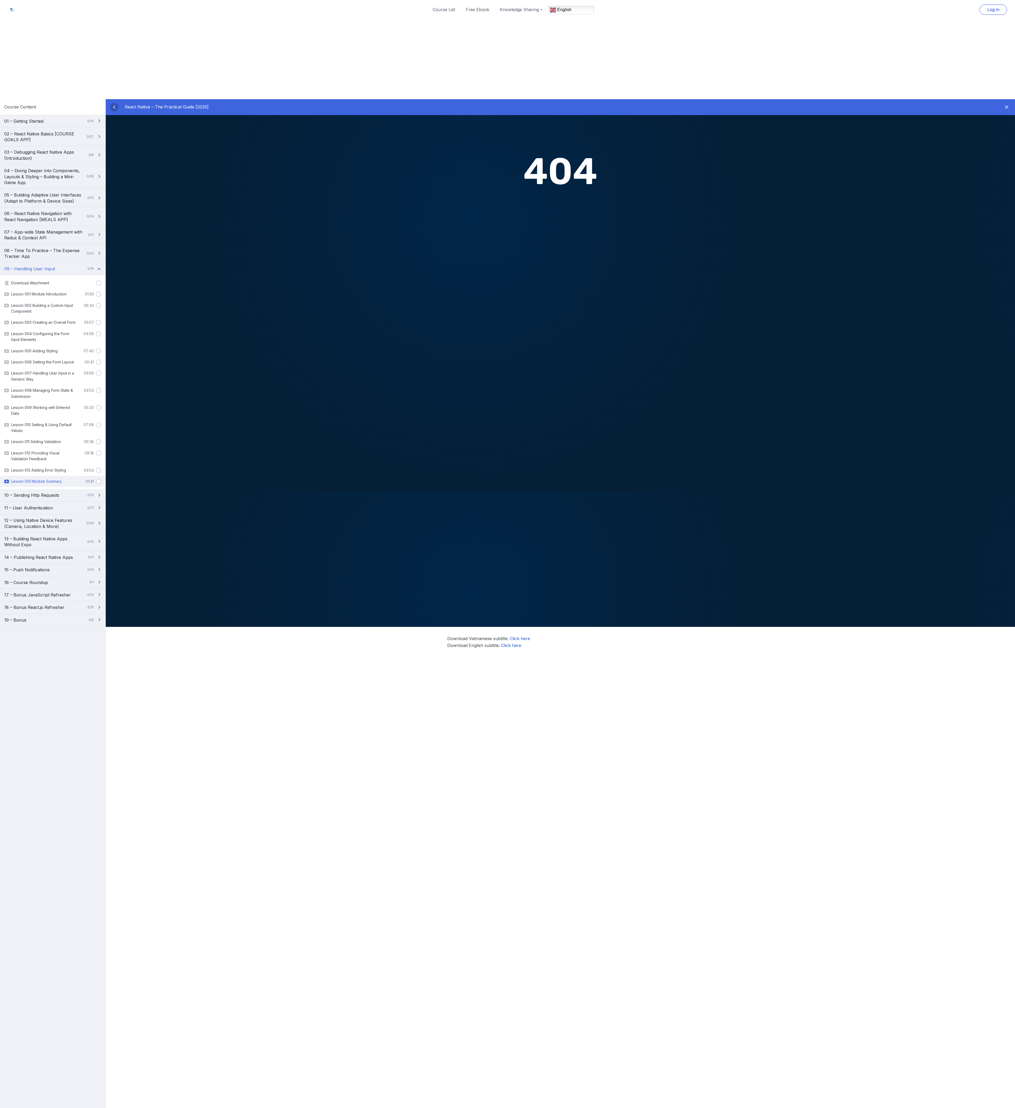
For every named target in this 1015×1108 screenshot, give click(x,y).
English (563, 9)
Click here (520, 638)
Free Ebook (477, 9)
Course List (444, 9)
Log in (993, 9)
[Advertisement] (507, 59)
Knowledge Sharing (519, 9)
